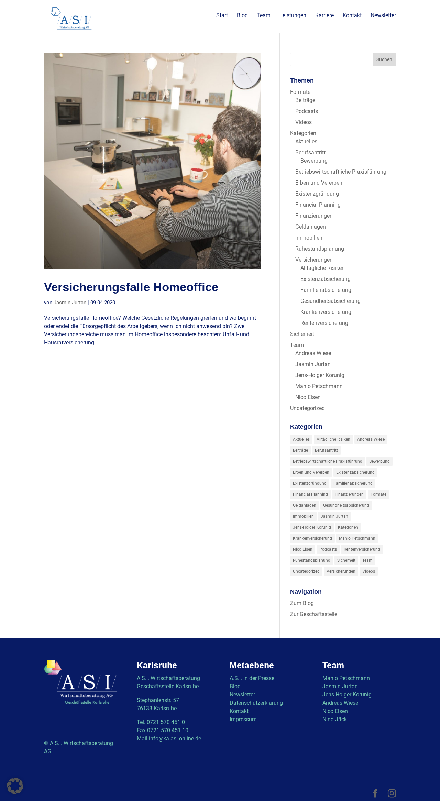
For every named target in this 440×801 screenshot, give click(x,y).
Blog (242, 16)
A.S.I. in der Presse (252, 678)
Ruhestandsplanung (319, 248)
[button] (15, 786)
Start (222, 16)
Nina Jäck (334, 719)
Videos (303, 122)
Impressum (243, 719)
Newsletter (383, 16)
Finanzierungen (314, 215)
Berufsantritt (310, 152)
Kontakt (352, 16)
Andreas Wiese (313, 353)
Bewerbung (314, 160)
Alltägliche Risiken (322, 268)
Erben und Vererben (318, 182)
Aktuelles (306, 141)
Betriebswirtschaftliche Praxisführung (340, 171)
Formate (300, 92)
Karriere (324, 16)
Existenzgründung (317, 193)
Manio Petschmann (319, 386)
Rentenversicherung (324, 323)
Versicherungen (314, 259)
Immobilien (308, 237)
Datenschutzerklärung (256, 703)
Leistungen (292, 16)
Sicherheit (302, 334)
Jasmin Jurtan (70, 302)
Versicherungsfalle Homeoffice (131, 287)
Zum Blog (302, 603)
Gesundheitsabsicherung (330, 301)
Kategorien (303, 133)
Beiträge (305, 100)
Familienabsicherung (325, 290)
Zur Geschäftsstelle (313, 614)
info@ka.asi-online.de (175, 738)
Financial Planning (318, 204)
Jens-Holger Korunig (319, 375)
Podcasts (306, 111)
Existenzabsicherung (325, 279)
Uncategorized (307, 408)
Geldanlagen (310, 226)
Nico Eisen (308, 397)
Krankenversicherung (325, 312)
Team (264, 16)
